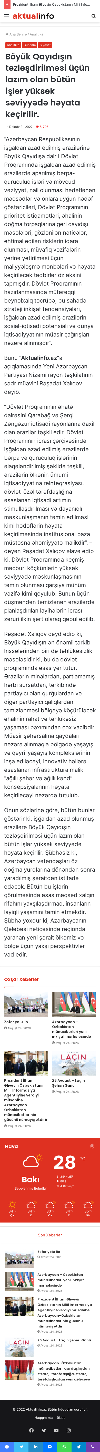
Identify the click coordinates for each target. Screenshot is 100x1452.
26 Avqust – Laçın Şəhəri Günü (68, 1083)
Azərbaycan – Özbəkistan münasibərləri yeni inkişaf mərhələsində (71, 1029)
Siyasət (45, 45)
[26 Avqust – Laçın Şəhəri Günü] (74, 1063)
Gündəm (30, 45)
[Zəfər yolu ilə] (26, 1004)
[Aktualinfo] (33, 16)
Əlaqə (61, 1417)
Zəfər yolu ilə (16, 1021)
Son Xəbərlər (50, 1235)
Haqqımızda (44, 1417)
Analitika (36, 34)
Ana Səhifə (17, 34)
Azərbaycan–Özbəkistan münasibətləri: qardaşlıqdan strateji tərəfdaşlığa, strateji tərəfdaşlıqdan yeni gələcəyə (63, 1371)
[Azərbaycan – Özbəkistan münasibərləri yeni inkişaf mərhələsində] (74, 1004)
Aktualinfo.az (36, 1409)
